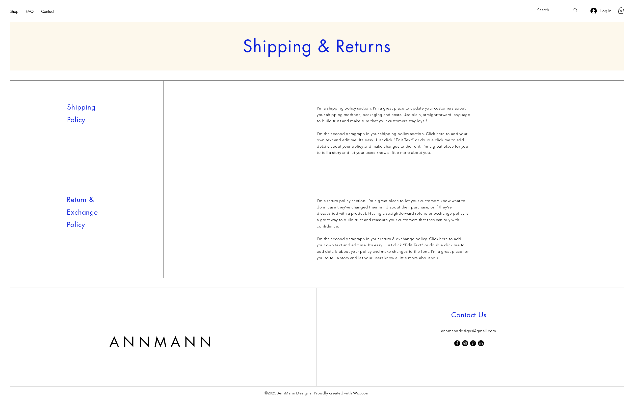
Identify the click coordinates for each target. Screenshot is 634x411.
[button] (621, 10)
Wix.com (361, 393)
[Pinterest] (473, 343)
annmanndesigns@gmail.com (468, 330)
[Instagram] (465, 343)
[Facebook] (457, 343)
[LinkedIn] (481, 343)
